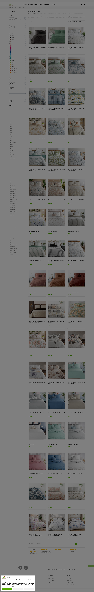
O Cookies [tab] (29, 579)
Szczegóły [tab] (18, 579)
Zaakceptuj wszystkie (7, 589)
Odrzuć (29, 589)
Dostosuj (17, 589)
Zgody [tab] (7, 579)
